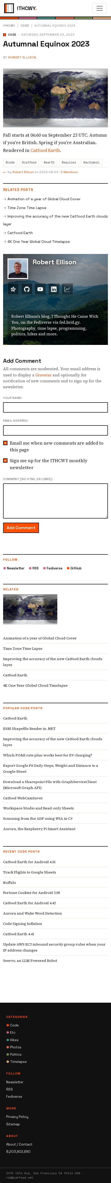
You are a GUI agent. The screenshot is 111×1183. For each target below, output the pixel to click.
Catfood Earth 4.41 (18, 934)
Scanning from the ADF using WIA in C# (38, 818)
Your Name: (12, 398)
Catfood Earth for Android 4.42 (29, 903)
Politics (14, 1054)
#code (10, 162)
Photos (13, 1047)
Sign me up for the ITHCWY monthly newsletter (48, 464)
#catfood (29, 162)
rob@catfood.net (19, 1177)
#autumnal (91, 162)
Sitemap (13, 1124)
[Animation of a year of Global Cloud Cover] (30, 613)
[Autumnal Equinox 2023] (55, 97)
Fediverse (52, 568)
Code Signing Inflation (22, 923)
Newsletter (14, 568)
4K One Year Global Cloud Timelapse (38, 241)
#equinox (69, 162)
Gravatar (43, 375)
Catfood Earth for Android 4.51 (29, 861)
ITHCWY (9, 25)
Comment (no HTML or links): (28, 479)
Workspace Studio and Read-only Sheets (38, 808)
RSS (34, 568)
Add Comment (21, 527)
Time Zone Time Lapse (26, 207)
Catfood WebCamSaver (23, 798)
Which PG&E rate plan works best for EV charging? (47, 755)
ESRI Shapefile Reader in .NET (29, 728)
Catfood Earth (45, 150)
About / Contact (19, 1144)
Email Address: (15, 420)
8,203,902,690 (18, 1151)
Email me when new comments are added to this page (57, 446)
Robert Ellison (22, 57)
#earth (49, 162)
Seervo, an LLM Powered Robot (30, 960)
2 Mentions (69, 172)
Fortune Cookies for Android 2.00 (31, 892)
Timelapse (16, 1062)
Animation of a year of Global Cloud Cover (44, 199)
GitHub (74, 568)
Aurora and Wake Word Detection (32, 913)
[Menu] (99, 8)
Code (25, 25)
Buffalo (9, 882)
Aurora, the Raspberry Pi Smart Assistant (39, 828)
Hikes (12, 1040)
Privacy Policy (17, 1117)
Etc (10, 1032)
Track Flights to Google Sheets (29, 872)
